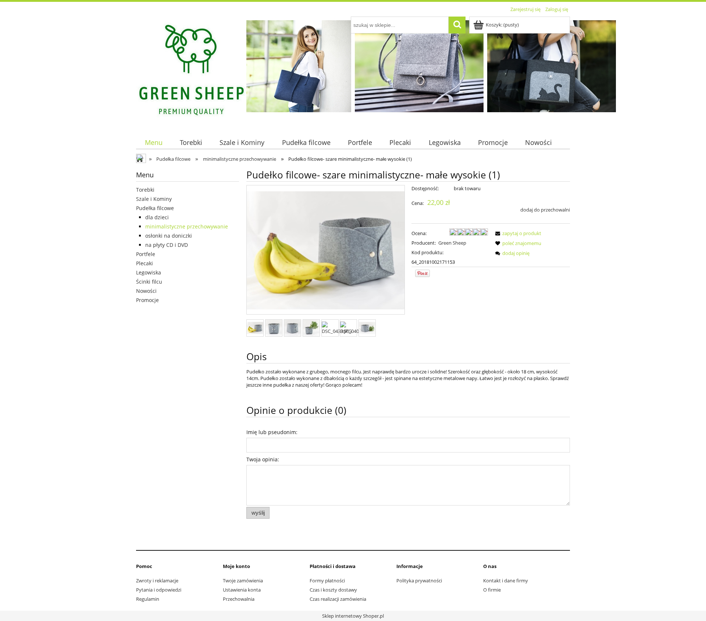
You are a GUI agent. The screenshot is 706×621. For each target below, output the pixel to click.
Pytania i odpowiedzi (158, 589)
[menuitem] (153, 142)
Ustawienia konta (242, 589)
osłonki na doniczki (168, 235)
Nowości (146, 290)
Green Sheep (452, 242)
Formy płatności (327, 580)
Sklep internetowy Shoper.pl (353, 616)
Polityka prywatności (419, 580)
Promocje (147, 300)
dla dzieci (157, 217)
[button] (517, 233)
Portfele (145, 254)
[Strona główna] (191, 70)
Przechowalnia (238, 599)
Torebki (145, 189)
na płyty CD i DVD (166, 244)
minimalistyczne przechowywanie (186, 226)
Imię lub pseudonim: (271, 432)
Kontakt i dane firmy (505, 580)
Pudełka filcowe (155, 208)
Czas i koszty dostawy (333, 589)
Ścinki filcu (149, 281)
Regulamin (147, 599)
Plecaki (144, 263)
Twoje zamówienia (243, 580)
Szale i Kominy (154, 198)
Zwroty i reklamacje (157, 580)
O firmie (492, 589)
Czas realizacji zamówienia (338, 599)
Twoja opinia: (262, 459)
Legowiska (148, 272)
